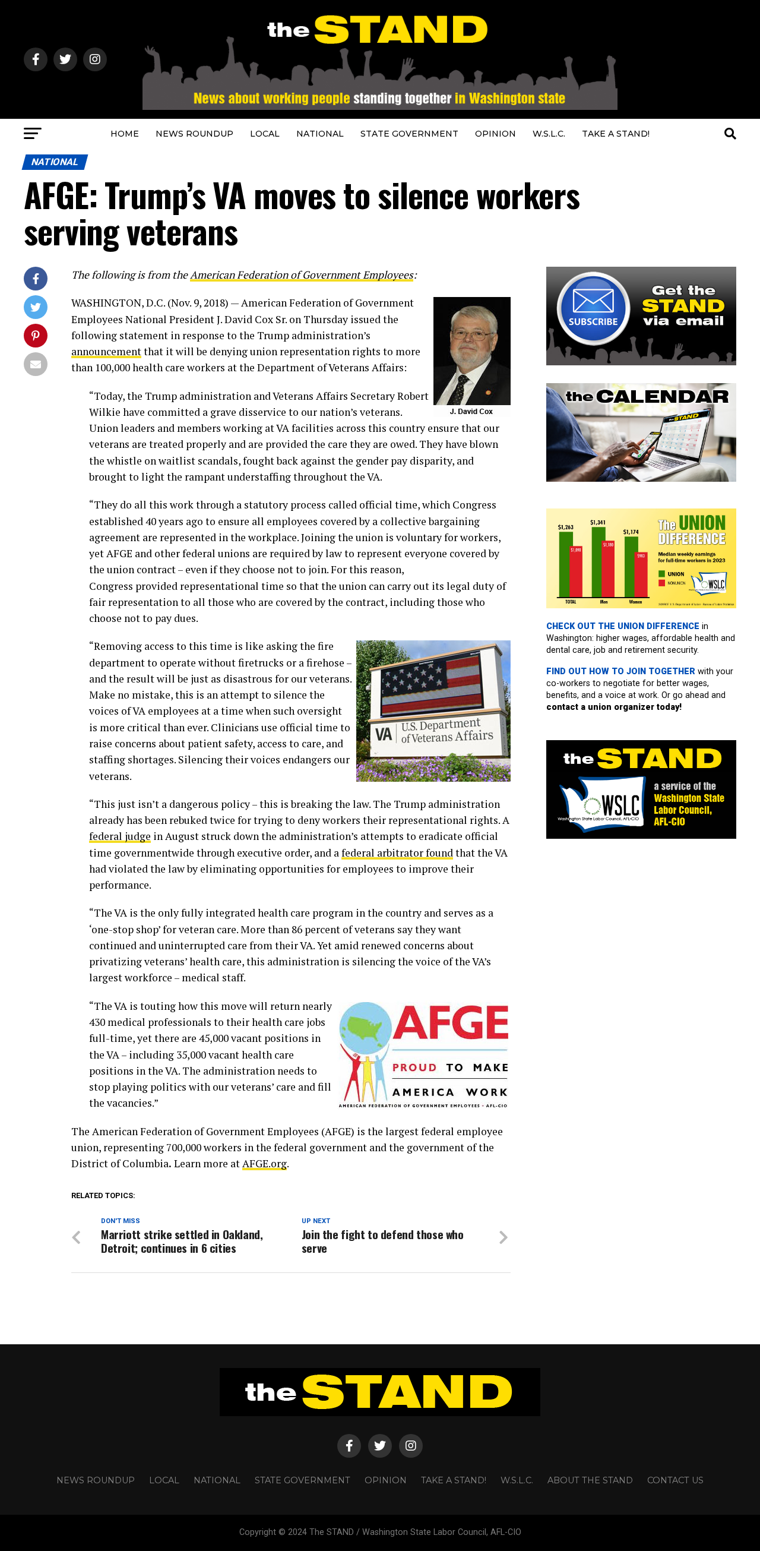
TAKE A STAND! (616, 133)
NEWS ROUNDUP (194, 133)
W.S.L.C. (549, 133)
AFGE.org (264, 1163)
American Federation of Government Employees (301, 275)
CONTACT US (675, 1480)
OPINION (495, 133)
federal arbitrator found (397, 853)
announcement (106, 351)
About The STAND (590, 1480)
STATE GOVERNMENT (409, 133)
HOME (124, 133)
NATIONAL (320, 133)
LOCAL (265, 133)
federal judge (120, 836)
